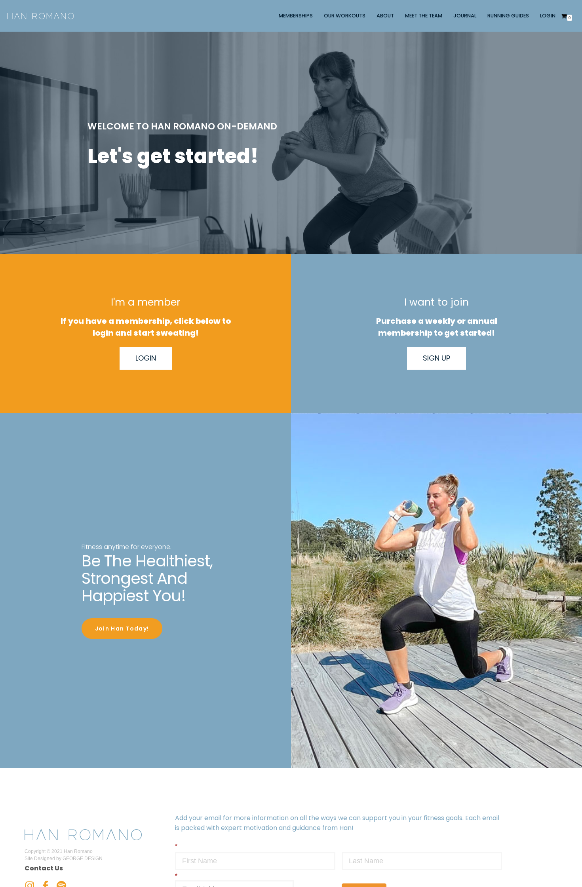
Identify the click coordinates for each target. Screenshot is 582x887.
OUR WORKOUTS (344, 15)
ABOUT (385, 15)
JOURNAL (464, 15)
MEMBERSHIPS (296, 15)
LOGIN (547, 15)
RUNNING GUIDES (508, 15)
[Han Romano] (40, 16)
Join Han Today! (122, 628)
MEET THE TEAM (423, 15)
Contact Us (44, 868)
